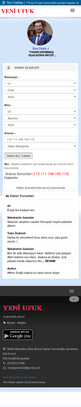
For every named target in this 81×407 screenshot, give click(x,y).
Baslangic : (11, 77)
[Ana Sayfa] (22, 308)
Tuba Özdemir (16, 233)
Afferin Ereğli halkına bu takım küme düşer (33, 273)
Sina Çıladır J (40, 48)
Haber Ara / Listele (18, 156)
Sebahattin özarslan (20, 217)
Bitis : (8, 105)
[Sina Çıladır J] (40, 32)
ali (8, 206)
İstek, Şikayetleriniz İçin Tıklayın (20, 377)
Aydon (11, 268)
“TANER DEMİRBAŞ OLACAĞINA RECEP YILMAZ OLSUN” (41, 54)
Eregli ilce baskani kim (21, 210)
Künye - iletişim (16, 323)
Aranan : (10, 133)
